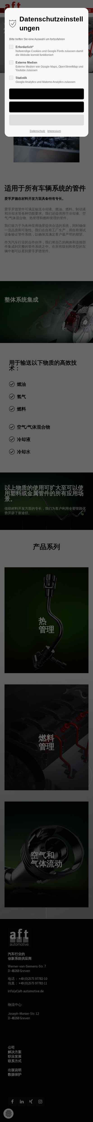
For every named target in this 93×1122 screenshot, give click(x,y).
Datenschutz (37, 131)
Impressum (54, 131)
